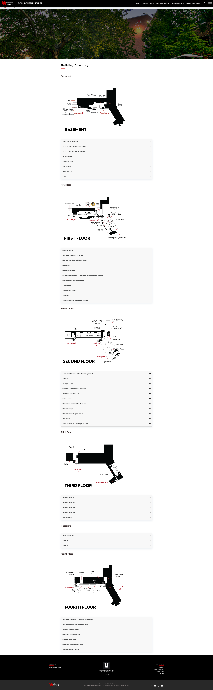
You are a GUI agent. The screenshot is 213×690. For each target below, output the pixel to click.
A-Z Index (161, 667)
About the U (117, 685)
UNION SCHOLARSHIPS (178, 3)
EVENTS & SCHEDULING (162, 3)
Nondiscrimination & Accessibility (92, 685)
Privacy (111, 685)
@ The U (162, 673)
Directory (7, 7)
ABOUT (137, 3)
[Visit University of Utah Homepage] (8, 3)
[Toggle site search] (204, 3)
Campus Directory (159, 669)
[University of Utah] (56, 684)
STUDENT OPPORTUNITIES (193, 3)
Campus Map (161, 671)
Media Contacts (125, 685)
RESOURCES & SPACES (148, 3)
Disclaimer (105, 685)
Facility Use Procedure (55, 667)
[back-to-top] (211, 686)
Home (2, 7)
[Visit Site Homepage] (106, 668)
